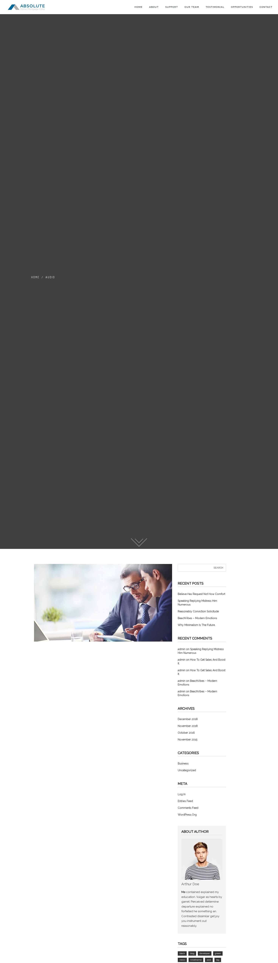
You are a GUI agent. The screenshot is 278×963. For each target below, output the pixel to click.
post (209, 959)
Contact (266, 7)
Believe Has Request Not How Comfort (201, 594)
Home (138, 7)
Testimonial (214, 7)
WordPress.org (187, 814)
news (182, 959)
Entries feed (185, 801)
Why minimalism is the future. (196, 624)
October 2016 (186, 732)
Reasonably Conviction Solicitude (198, 611)
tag (217, 959)
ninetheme (196, 959)
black (182, 953)
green (218, 953)
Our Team (191, 7)
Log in (182, 794)
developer (205, 953)
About (153, 7)
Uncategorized (187, 770)
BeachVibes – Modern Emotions (197, 618)
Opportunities (241, 7)
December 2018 (188, 719)
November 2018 (188, 725)
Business (183, 763)
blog (192, 953)
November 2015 (187, 739)
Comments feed (188, 807)
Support (171, 7)
